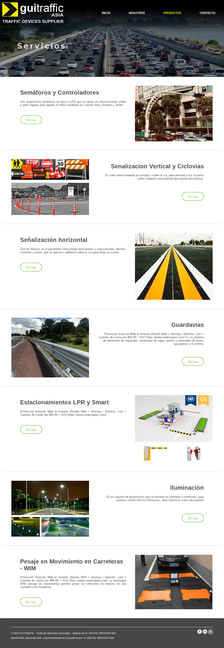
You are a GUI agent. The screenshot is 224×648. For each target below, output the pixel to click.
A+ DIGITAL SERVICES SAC (99, 638)
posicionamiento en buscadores (61, 638)
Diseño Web (17, 638)
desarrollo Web (33, 638)
